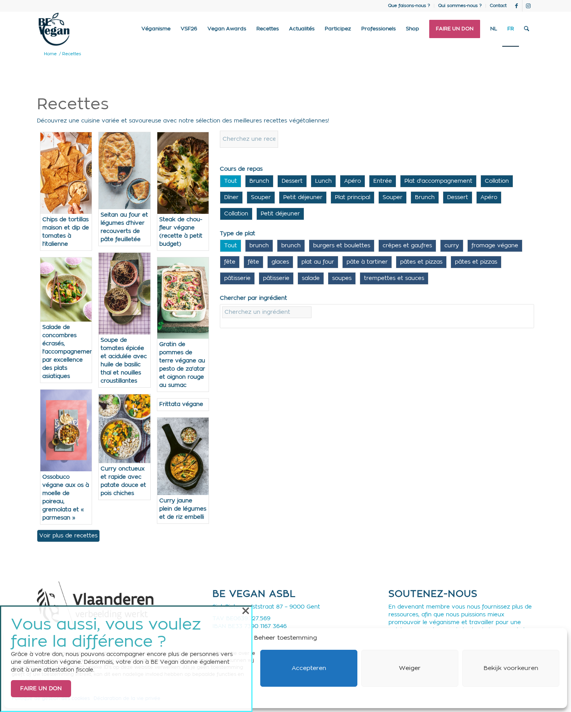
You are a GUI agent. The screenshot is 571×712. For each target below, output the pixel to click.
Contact (498, 5)
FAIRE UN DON (41, 688)
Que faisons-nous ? (409, 5)
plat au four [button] (317, 262)
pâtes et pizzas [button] (421, 262)
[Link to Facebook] (516, 6)
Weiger (410, 668)
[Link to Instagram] (528, 6)
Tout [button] (230, 181)
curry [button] (451, 245)
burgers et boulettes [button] (341, 245)
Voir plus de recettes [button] (68, 536)
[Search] (526, 29)
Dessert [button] (292, 181)
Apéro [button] (352, 181)
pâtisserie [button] (237, 278)
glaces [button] (280, 262)
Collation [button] (497, 181)
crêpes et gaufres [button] (407, 245)
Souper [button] (261, 197)
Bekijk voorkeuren (511, 668)
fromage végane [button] (495, 245)
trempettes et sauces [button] (394, 278)
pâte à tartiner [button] (367, 262)
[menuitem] (409, 6)
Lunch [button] (323, 181)
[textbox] (267, 312)
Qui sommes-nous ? (460, 5)
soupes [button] (342, 278)
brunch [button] (259, 245)
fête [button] (229, 262)
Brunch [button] (259, 181)
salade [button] (311, 278)
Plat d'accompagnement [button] (438, 181)
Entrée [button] (382, 181)
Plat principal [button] (352, 197)
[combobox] (377, 316)
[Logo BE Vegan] (54, 29)
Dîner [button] (231, 197)
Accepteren (309, 668)
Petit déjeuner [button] (302, 197)
